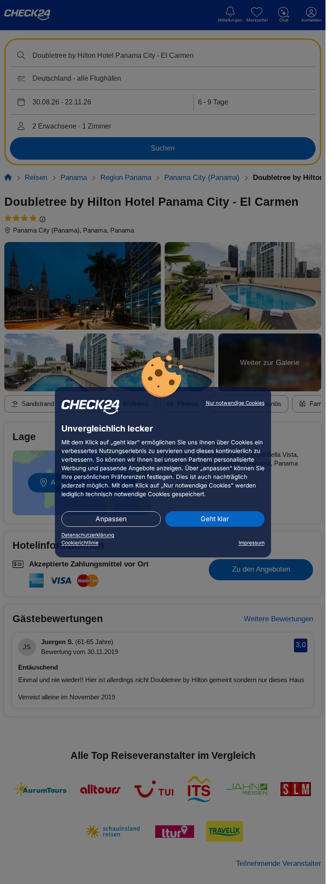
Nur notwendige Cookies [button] (235, 403)
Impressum (252, 543)
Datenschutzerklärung (87, 535)
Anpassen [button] (111, 519)
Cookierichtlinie (80, 543)
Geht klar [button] (215, 519)
